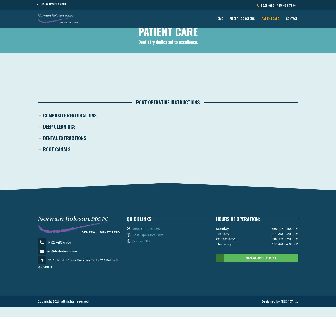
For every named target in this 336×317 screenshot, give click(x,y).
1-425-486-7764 (59, 242)
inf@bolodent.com (62, 251)
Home (219, 18)
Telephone (277, 5)
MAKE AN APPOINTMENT (261, 257)
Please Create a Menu (53, 4)
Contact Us (141, 241)
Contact (291, 18)
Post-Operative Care (147, 235)
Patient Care (270, 18)
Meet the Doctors (242, 18)
